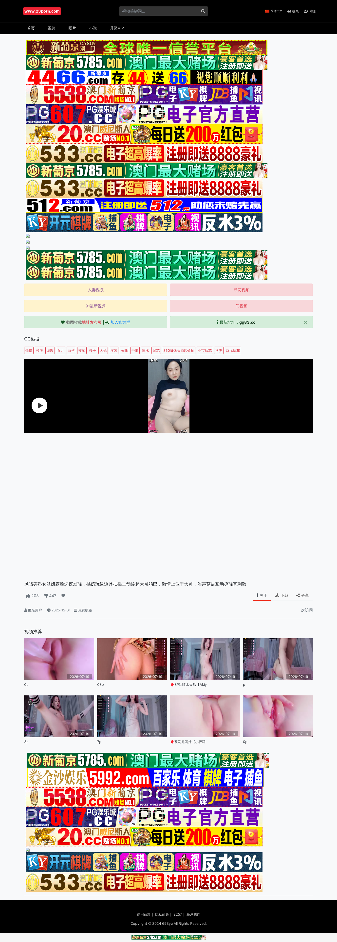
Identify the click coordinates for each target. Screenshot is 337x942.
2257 (177, 914)
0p (26, 684)
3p (26, 742)
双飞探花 (233, 350)
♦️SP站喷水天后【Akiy (188, 684)
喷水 (145, 350)
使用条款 (144, 914)
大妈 (103, 350)
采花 (156, 350)
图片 (72, 28)
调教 (50, 350)
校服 (39, 350)
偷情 (28, 350)
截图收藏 (84, 322)
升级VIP (117, 28)
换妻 (218, 350)
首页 (31, 28)
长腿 (124, 350)
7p (99, 742)
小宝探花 (205, 350)
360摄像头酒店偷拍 (178, 350)
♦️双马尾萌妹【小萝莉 (188, 742)
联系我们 (193, 914)
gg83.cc (247, 322)
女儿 (60, 350)
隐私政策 (162, 914)
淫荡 (113, 350)
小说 (93, 28)
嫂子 (92, 350)
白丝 (71, 350)
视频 (52, 28)
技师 (81, 350)
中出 (134, 350)
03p (100, 684)
